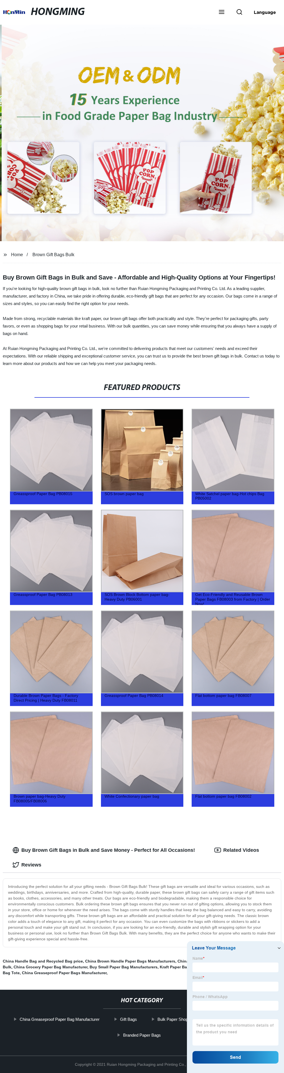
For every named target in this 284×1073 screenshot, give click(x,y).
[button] (221, 12)
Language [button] (265, 12)
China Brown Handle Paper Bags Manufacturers (130, 961)
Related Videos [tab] (241, 850)
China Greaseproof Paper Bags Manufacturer (64, 973)
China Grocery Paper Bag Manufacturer (50, 967)
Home (17, 254)
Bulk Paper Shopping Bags (182, 1019)
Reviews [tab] (31, 865)
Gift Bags (128, 1019)
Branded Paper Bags (142, 1034)
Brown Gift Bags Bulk (53, 254)
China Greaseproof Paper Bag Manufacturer (60, 1019)
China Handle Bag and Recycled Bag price (43, 961)
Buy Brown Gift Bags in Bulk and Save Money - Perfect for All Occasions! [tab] (108, 850)
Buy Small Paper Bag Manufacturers (124, 967)
